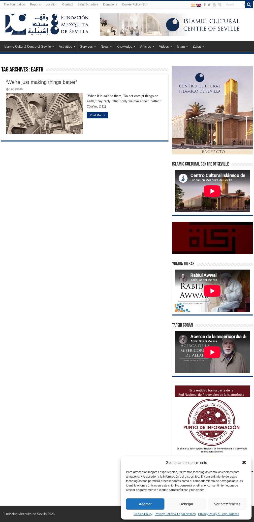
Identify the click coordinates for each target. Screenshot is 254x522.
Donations (110, 4)
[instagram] (219, 5)
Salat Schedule (88, 4)
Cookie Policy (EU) (135, 4)
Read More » (97, 115)
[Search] (249, 4)
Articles (145, 46)
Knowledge (124, 46)
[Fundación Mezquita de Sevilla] (47, 23)
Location (51, 4)
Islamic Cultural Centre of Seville (27, 46)
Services (86, 46)
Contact (67, 4)
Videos (164, 46)
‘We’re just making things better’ (41, 82)
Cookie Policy (143, 514)
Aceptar (145, 504)
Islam (181, 46)
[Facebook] (204, 5)
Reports (35, 4)
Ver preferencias (227, 504)
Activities (65, 46)
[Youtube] (214, 5)
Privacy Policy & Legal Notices (175, 514)
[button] (244, 462)
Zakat (197, 46)
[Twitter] (209, 5)
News (105, 46)
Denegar (186, 504)
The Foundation (14, 4)
